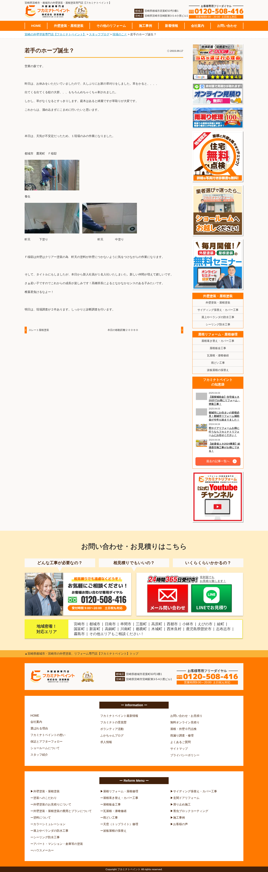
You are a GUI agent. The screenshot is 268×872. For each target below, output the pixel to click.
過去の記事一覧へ (218, 461)
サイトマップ (179, 748)
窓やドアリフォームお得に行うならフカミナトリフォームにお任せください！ (224, 432)
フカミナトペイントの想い (47, 734)
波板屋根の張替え (218, 370)
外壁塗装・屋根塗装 (68, 26)
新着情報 (171, 26)
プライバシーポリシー (184, 755)
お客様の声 (180, 824)
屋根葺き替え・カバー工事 (217, 340)
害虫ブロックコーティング (190, 811)
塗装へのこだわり (45, 797)
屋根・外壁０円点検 (183, 728)
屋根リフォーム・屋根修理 (218, 334)
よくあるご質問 (180, 742)
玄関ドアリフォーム (186, 797)
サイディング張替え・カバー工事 (217, 309)
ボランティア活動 (112, 728)
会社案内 (197, 26)
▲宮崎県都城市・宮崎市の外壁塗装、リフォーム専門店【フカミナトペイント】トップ (81, 653)
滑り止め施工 (182, 804)
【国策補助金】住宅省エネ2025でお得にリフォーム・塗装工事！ (224, 400)
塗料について (42, 817)
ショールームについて (45, 748)
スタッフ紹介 (39, 754)
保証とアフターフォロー (46, 741)
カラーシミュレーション (49, 824)
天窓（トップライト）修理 (120, 824)
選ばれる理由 (39, 728)
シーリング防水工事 (218, 324)
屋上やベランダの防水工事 (217, 317)
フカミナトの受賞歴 (113, 722)
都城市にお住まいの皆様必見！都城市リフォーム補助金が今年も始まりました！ (224, 416)
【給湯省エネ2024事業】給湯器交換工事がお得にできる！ (224, 447)
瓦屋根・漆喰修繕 (218, 355)
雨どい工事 (218, 362)
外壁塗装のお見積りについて (52, 804)
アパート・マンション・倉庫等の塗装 (58, 843)
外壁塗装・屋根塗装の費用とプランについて (62, 811)
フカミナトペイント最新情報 (119, 715)
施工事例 (145, 26)
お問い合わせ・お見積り (186, 715)
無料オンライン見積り (184, 722)
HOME (36, 26)
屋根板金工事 (218, 348)
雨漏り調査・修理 (182, 735)
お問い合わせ (227, 26)
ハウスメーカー (43, 850)
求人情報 (106, 742)
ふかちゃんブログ (112, 735)
